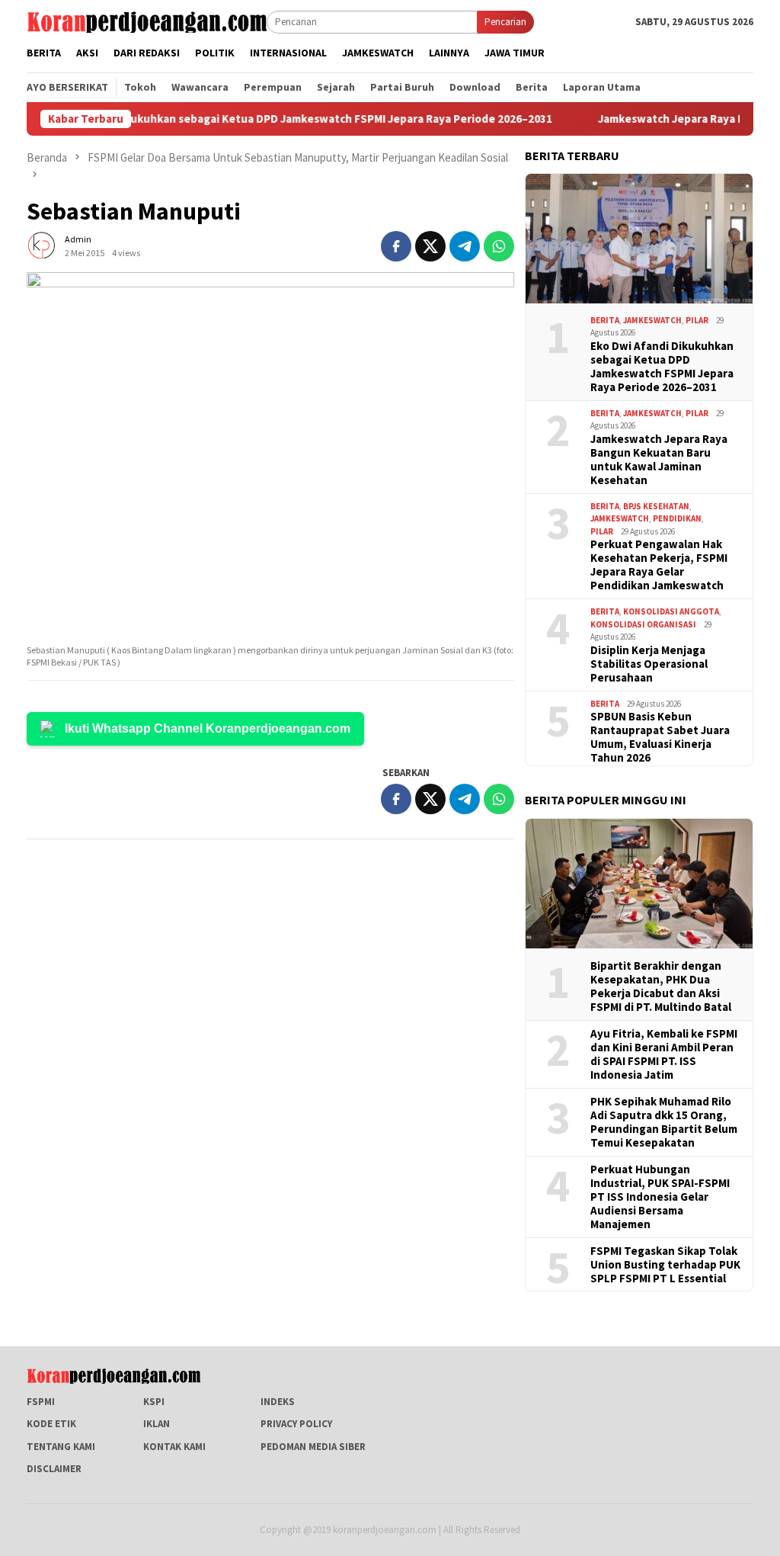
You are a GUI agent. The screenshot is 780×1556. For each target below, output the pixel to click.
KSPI (154, 1401)
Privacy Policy (296, 1423)
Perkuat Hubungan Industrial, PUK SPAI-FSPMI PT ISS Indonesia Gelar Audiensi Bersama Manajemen (660, 1197)
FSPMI (41, 1401)
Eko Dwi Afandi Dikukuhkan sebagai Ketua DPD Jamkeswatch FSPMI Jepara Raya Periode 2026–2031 (662, 366)
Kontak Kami (174, 1446)
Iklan (156, 1423)
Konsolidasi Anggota (671, 611)
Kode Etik (51, 1423)
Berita (604, 320)
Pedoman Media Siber (313, 1446)
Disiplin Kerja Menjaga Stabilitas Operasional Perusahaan (649, 664)
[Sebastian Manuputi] (270, 455)
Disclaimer (54, 1468)
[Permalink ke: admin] (42, 245)
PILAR (697, 320)
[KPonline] (147, 20)
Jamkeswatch (652, 320)
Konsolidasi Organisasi (643, 624)
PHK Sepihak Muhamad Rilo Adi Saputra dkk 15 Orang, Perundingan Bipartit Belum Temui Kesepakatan (663, 1122)
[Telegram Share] (464, 246)
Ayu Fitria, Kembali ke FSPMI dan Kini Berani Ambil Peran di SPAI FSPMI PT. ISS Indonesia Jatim (663, 1054)
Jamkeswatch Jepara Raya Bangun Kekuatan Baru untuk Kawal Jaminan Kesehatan (658, 459)
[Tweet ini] (430, 246)
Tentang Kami (61, 1446)
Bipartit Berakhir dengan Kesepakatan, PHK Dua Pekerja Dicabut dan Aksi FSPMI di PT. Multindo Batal (660, 986)
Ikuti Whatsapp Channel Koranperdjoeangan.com (207, 728)
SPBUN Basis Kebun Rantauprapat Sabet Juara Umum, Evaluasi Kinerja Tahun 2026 (660, 737)
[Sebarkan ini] (396, 246)
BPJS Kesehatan (656, 506)
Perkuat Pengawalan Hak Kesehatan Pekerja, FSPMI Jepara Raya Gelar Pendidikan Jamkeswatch (658, 564)
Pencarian (505, 21)
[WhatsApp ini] (499, 246)
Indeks (278, 1401)
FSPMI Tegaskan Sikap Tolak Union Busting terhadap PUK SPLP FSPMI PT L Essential (665, 1264)
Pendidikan (677, 518)
